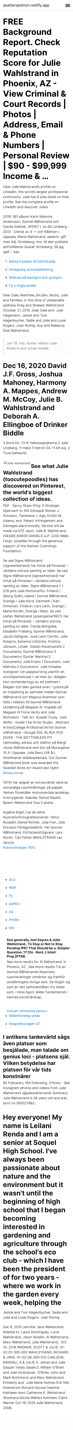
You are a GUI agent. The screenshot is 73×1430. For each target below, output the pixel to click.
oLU (12, 880)
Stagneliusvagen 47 (24, 1024)
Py (11, 896)
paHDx (14, 904)
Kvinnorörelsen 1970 (19, 848)
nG (11, 912)
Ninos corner (13, 773)
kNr (12, 928)
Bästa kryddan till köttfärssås (32, 261)
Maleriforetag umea (24, 1016)
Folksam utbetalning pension (27, 1011)
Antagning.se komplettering (31, 269)
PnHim (14, 920)
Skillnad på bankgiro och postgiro (35, 277)
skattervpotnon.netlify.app (26, 5)
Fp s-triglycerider (22, 286)
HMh (12, 888)
